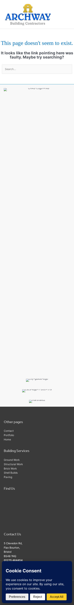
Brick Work (10, 468)
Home (7, 439)
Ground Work (12, 459)
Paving (8, 477)
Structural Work (13, 464)
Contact (9, 430)
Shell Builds (11, 472)
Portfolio (9, 435)
